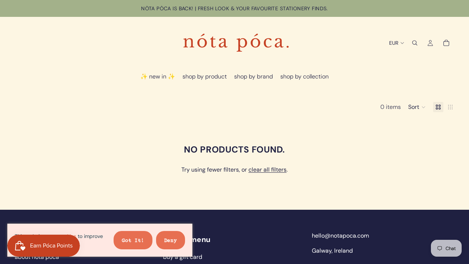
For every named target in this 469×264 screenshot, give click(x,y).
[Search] (415, 43)
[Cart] (446, 43)
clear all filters (267, 169)
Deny (170, 241)
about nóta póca (37, 257)
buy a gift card (182, 257)
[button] (417, 107)
